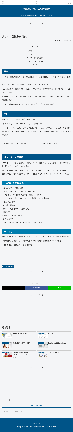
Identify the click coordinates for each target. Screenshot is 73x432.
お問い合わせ (36, 423)
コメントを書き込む (36, 405)
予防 (30, 54)
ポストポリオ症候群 (36, 58)
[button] (67, 321)
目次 (33, 46)
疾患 (30, 51)
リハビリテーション (9, 266)
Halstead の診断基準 (38, 61)
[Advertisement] (36, 29)
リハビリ (34, 64)
